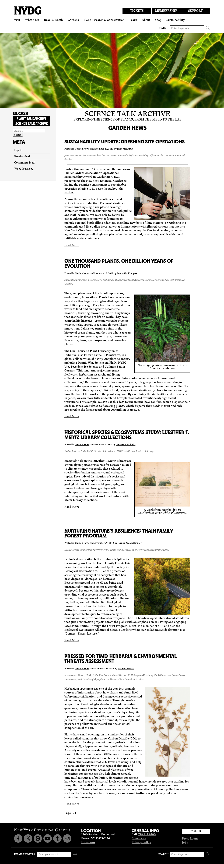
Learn (133, 20)
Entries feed (22, 156)
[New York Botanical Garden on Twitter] (28, 838)
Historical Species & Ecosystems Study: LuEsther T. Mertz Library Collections (126, 435)
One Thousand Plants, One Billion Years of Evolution (118, 263)
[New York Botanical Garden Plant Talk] (67, 838)
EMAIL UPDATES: (25, 854)
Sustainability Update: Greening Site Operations (124, 141)
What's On (32, 20)
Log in (18, 150)
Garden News (82, 149)
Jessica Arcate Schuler (130, 543)
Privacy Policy (141, 842)
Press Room (190, 838)
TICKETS (137, 10)
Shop (158, 20)
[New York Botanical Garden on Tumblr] (57, 838)
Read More (71, 245)
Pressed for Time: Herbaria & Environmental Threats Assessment (120, 659)
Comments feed (24, 162)
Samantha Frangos (127, 273)
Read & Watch (53, 20)
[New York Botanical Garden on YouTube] (47, 838)
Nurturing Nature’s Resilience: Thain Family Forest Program (118, 533)
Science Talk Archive (127, 114)
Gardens (73, 20)
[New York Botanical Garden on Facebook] (18, 838)
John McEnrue (125, 149)
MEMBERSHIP (166, 10)
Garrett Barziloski (125, 445)
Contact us (139, 838)
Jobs (185, 842)
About (146, 20)
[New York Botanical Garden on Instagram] (38, 838)
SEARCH (163, 28)
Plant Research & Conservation (104, 20)
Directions (88, 842)
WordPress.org (23, 169)
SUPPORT (195, 10)
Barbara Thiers (126, 669)
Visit (17, 20)
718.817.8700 (147, 834)
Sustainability (175, 20)
